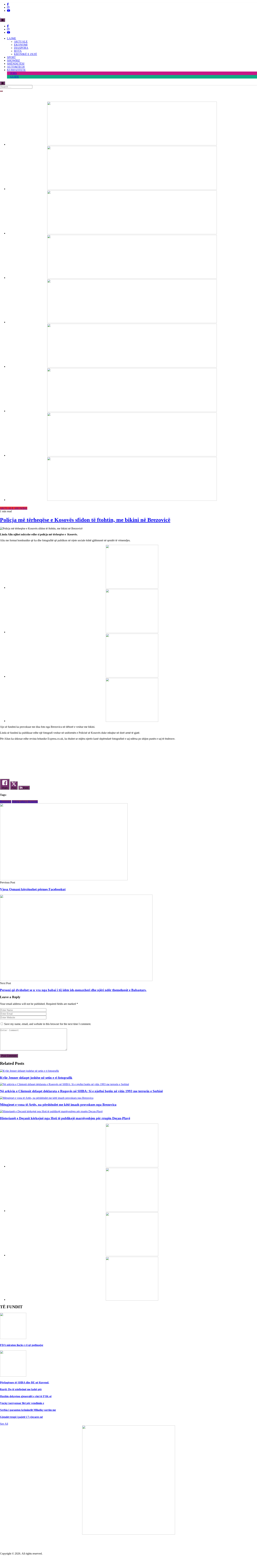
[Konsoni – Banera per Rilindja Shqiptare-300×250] (132, 676)
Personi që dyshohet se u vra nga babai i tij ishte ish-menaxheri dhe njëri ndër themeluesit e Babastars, (73, 990)
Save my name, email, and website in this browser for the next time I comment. (47, 1023)
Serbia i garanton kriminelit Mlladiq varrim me (28, 1409)
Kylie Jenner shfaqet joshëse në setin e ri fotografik (36, 1077)
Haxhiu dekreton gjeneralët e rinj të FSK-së (26, 1396)
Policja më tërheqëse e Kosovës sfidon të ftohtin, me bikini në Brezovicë (85, 520)
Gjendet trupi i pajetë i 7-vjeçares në (21, 1416)
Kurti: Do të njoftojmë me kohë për (21, 1389)
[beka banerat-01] (132, 188)
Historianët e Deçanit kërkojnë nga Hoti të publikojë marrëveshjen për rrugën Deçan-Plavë (65, 1118)
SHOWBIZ (13, 60)
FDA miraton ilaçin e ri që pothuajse (21, 1345)
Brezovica (5, 801)
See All (4, 1423)
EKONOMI (20, 44)
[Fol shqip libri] (128, 1533)
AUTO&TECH (16, 66)
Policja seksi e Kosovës (25, 801)
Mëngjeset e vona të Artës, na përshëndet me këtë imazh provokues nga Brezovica (58, 1104)
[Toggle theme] (2, 20)
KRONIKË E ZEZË (25, 54)
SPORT (11, 57)
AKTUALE (21, 41)
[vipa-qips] (132, 499)
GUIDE (14, 76)
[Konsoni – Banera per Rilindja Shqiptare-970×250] (132, 410)
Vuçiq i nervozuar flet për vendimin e (22, 1403)
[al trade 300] (132, 587)
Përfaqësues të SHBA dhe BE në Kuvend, (24, 1382)
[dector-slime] (132, 233)
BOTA (18, 50)
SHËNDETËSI (15, 63)
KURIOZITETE (16, 69)
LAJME (11, 38)
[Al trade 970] (132, 144)
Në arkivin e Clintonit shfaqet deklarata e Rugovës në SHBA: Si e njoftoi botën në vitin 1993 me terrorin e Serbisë (81, 1091)
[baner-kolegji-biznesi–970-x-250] (132, 366)
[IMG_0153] (132, 720)
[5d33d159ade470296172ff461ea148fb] (132, 277)
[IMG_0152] (132, 455)
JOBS (13, 73)
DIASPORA (21, 47)
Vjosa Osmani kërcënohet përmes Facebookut (33, 889)
